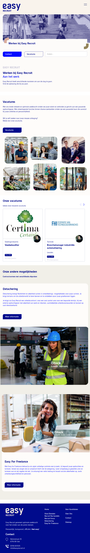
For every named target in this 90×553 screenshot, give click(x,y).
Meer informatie (12, 316)
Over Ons (68, 514)
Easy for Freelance (51, 523)
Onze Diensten (50, 514)
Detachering (49, 521)
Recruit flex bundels (52, 516)
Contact (8, 54)
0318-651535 (15, 546)
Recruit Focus (50, 518)
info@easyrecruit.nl (17, 548)
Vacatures (31, 54)
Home (47, 509)
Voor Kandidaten (71, 509)
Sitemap (68, 522)
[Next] (84, 206)
